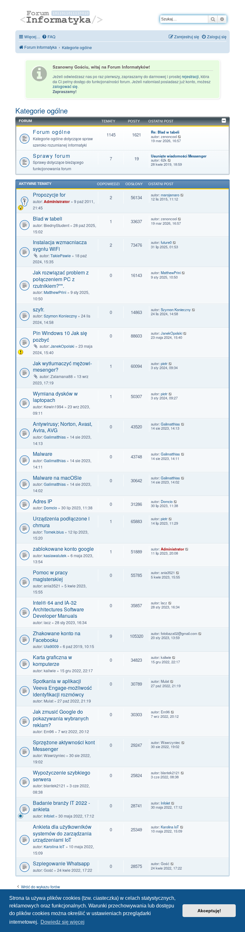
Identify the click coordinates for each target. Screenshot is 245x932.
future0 (166, 242)
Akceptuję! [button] (209, 910)
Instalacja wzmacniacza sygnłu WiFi (60, 245)
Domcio (50, 507)
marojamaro (170, 195)
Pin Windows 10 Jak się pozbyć (60, 336)
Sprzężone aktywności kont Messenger (64, 746)
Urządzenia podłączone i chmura (61, 522)
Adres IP (42, 501)
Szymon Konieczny (60, 315)
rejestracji (190, 76)
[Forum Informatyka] (62, 16)
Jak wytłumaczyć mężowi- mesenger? (62, 367)
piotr (164, 363)
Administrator (57, 201)
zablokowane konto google (63, 548)
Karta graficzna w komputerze (52, 660)
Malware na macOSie (57, 477)
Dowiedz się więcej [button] (63, 922)
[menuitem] (49, 36)
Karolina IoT (54, 846)
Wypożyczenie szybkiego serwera (61, 776)
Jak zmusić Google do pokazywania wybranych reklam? (61, 718)
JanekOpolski (62, 346)
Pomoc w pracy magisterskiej (50, 576)
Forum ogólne (52, 131)
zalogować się (65, 86)
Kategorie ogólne (41, 110)
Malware (42, 453)
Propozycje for (49, 194)
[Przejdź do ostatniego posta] (182, 195)
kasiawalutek (55, 555)
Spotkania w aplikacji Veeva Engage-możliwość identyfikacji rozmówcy (62, 687)
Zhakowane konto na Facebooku (56, 637)
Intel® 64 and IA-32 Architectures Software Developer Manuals (58, 609)
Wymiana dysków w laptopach (55, 397)
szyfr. (38, 309)
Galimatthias (55, 437)
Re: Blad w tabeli (165, 132)
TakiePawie (60, 255)
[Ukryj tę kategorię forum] (224, 120)
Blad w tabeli (47, 218)
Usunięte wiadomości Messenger (178, 156)
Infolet (49, 816)
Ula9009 (51, 646)
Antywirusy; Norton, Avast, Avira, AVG (62, 427)
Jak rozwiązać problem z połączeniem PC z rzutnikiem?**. (61, 279)
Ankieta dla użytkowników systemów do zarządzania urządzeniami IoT (62, 833)
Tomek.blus (54, 532)
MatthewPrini (55, 292)
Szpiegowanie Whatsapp (61, 863)
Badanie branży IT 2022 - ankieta (61, 806)
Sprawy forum (51, 155)
